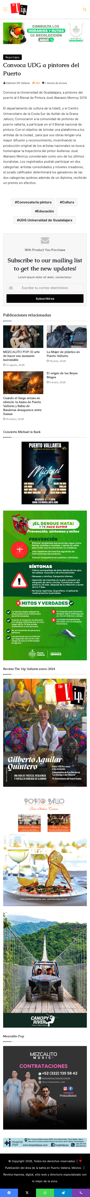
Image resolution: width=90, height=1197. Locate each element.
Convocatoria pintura (34, 202)
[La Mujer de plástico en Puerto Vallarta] (67, 336)
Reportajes (12, 57)
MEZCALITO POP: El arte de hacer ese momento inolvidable (21, 356)
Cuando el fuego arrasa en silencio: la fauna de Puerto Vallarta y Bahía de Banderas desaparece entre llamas (22, 406)
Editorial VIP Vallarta (18, 83)
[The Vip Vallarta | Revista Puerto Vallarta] (18, 9)
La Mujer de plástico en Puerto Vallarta (63, 354)
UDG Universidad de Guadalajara (45, 220)
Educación (45, 211)
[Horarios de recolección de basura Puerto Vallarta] (45, 33)
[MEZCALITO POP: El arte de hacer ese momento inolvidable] (23, 336)
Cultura (68, 202)
